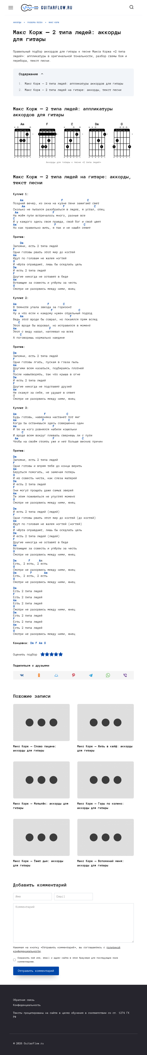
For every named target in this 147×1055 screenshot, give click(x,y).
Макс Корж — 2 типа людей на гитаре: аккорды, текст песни (73, 89)
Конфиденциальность (27, 1005)
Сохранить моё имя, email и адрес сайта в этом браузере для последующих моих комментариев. (68, 960)
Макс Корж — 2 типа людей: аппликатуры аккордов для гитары (74, 83)
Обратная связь (24, 999)
